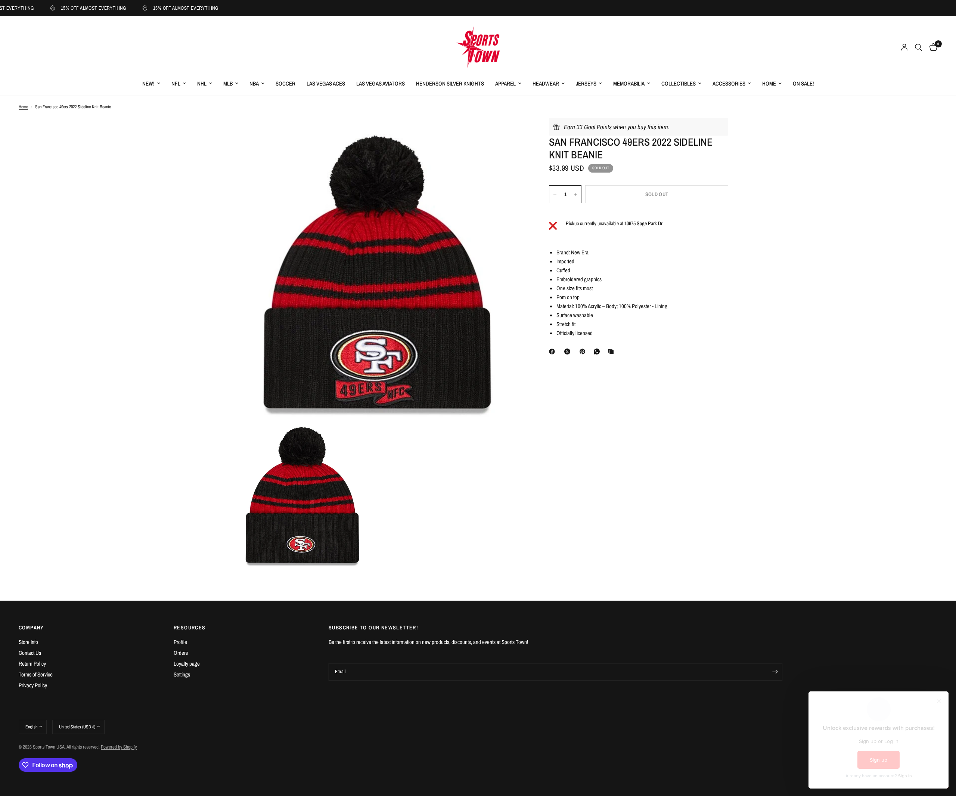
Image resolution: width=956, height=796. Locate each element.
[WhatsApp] (598, 351)
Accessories (729, 83)
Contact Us (30, 653)
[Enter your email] (774, 672)
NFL (175, 83)
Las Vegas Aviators (380, 83)
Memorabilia (629, 83)
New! (148, 83)
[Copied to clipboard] (612, 351)
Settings (182, 674)
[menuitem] (151, 83)
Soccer (285, 83)
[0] (931, 47)
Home (769, 83)
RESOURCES (190, 627)
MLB (228, 83)
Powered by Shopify (119, 747)
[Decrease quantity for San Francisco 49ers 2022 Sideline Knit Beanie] (555, 194)
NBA (254, 83)
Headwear (546, 83)
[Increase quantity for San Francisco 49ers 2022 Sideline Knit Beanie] (575, 194)
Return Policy (32, 664)
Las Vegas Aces (326, 83)
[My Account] (904, 47)
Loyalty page (187, 664)
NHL (202, 83)
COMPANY (31, 627)
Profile (180, 642)
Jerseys (586, 83)
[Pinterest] (584, 351)
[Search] (918, 47)
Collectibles (678, 83)
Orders (181, 653)
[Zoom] (511, 134)
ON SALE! (803, 83)
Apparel (505, 83)
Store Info (28, 642)
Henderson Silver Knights (450, 83)
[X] (568, 351)
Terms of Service (36, 674)
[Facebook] (553, 351)
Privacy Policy (33, 685)
